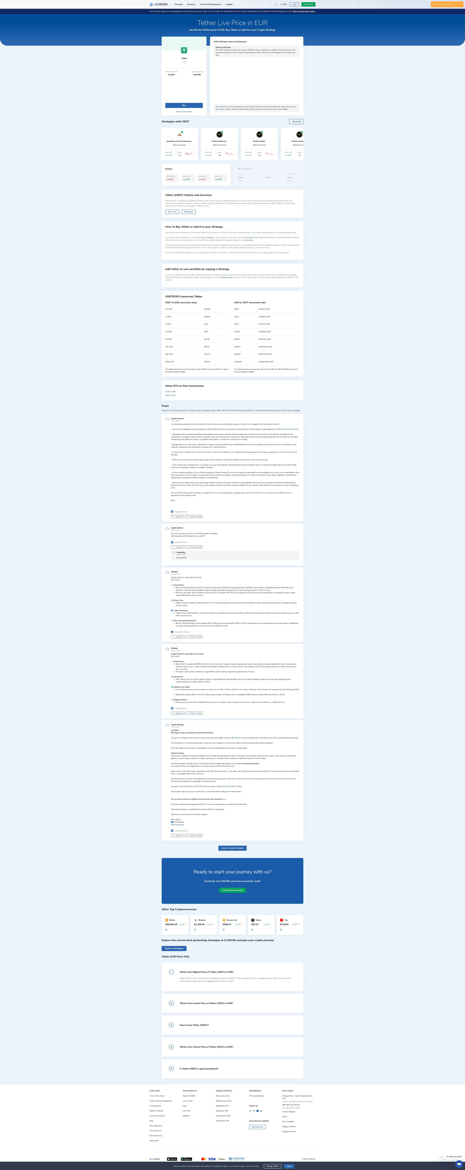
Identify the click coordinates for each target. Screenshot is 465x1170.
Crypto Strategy (207, 237)
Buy (184, 105)
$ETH (284, 429)
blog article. (248, 240)
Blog (151, 1121)
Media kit (186, 1116)
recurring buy (248, 237)
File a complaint (288, 1121)
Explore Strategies (174, 948)
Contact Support (288, 1112)
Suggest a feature (289, 1126)
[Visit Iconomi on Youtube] (257, 1111)
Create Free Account (232, 890)
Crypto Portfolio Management (161, 1101)
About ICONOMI (189, 1096)
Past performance (222, 107)
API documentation (256, 1096)
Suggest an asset (288, 1131)
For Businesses (155, 1106)
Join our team (188, 1101)
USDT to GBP (170, 392)
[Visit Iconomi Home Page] (158, 4)
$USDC (295, 429)
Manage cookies (272, 1166)
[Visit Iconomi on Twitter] (250, 1111)
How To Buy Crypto (157, 1096)
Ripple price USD (222, 1106)
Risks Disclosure (156, 1135)
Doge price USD (222, 1111)
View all (296, 121)
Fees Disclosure (155, 1131)
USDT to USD (170, 395)
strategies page (226, 277)
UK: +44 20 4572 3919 (290, 1108)
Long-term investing (157, 1116)
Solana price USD (222, 1121)
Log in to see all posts (232, 848)
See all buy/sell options (184, 112)
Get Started (308, 4)
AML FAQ (186, 1111)
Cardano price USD (223, 1116)
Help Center (154, 1140)
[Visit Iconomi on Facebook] (254, 1111)
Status (284, 1116)
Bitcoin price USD (222, 1096)
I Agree (289, 1166)
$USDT (289, 429)
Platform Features (156, 1111)
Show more (172, 212)
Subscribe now (257, 1127)
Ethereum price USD (223, 1101)
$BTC (280, 429)
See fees (252, 109)
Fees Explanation (156, 1126)
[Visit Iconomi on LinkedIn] (261, 1111)
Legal (185, 1106)
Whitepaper (188, 212)
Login (294, 4)
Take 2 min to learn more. (304, 11)
